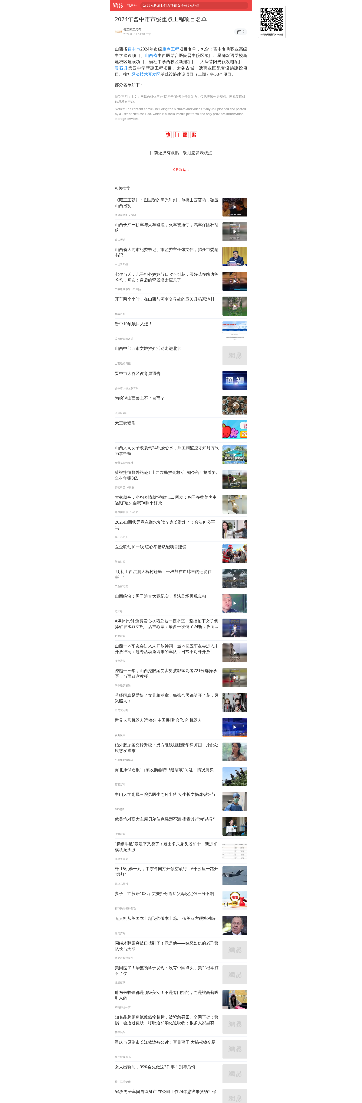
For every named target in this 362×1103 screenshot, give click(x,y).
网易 (117, 5)
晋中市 (134, 49)
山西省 (151, 55)
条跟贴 (180, 169)
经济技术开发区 (145, 74)
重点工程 (170, 49)
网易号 (132, 5)
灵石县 (121, 68)
